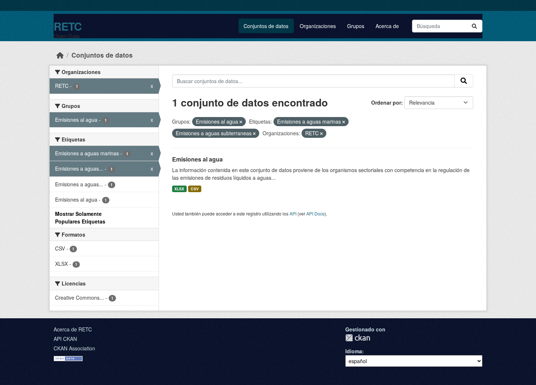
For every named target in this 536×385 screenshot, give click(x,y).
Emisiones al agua (197, 159)
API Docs (315, 213)
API (293, 213)
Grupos (355, 26)
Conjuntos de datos (266, 26)
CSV (195, 188)
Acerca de (387, 26)
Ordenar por (386, 102)
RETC (68, 26)
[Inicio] (60, 54)
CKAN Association (74, 348)
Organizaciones (318, 26)
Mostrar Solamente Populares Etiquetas (80, 217)
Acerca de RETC (73, 329)
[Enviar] (474, 26)
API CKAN (65, 338)
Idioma (353, 351)
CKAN (357, 338)
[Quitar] (241, 122)
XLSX (179, 188)
